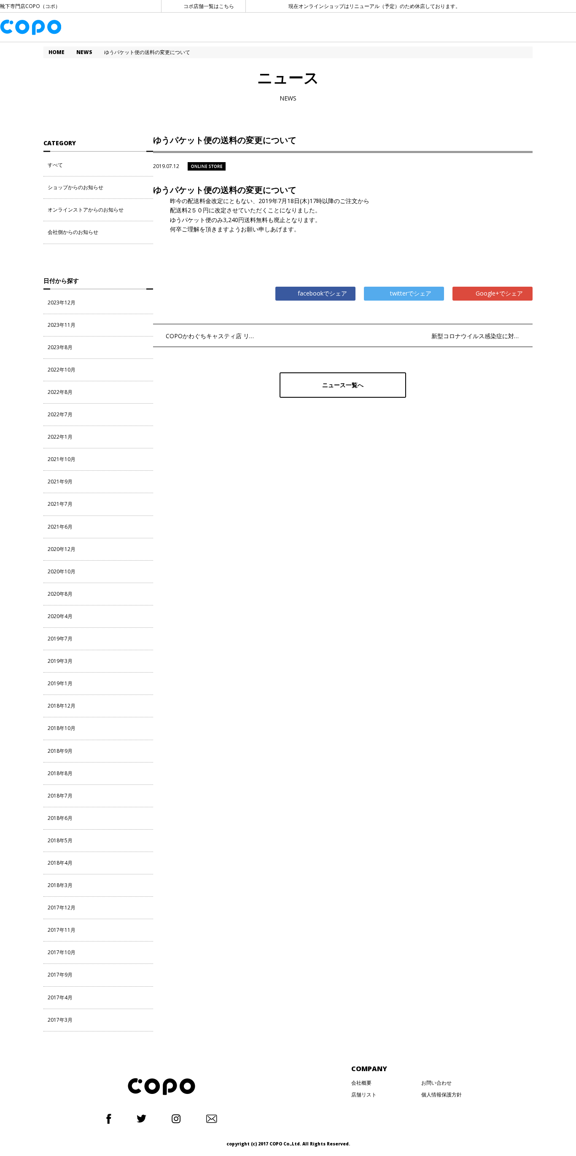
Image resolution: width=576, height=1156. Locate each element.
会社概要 (361, 1082)
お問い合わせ (436, 1082)
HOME (56, 52)
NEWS (84, 52)
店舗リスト (364, 1094)
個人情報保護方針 (441, 1094)
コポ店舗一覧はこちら (208, 6)
